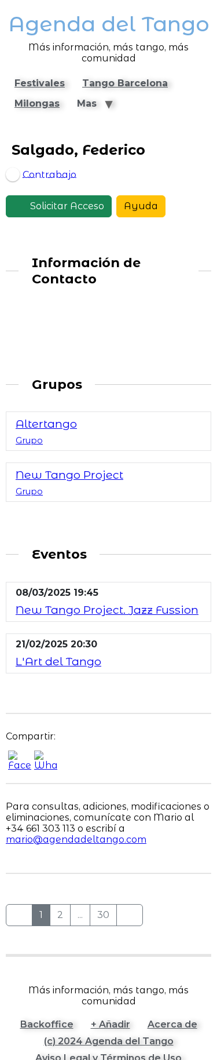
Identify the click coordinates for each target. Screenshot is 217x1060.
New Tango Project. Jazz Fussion (107, 610)
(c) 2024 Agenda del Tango (109, 1041)
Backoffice (46, 1024)
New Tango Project (69, 475)
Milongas (37, 103)
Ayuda (141, 206)
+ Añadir (110, 1024)
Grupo (29, 440)
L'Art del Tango (58, 661)
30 (103, 914)
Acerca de (172, 1024)
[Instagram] (23, 331)
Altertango (46, 424)
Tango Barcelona (125, 83)
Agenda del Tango (108, 24)
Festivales (39, 83)
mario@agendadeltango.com (76, 839)
